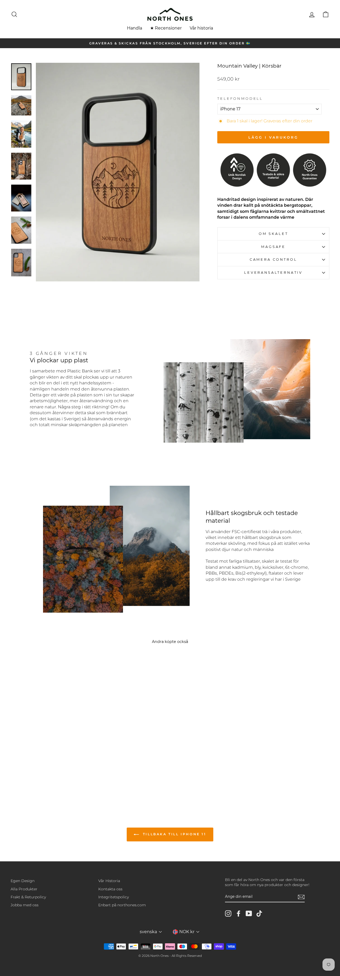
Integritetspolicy (113, 897)
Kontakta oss (110, 889)
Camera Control (273, 259)
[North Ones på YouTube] (249, 913)
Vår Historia (109, 881)
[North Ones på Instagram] (228, 913)
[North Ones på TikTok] (259, 913)
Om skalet (273, 234)
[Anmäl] (301, 897)
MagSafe (273, 247)
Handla (134, 28)
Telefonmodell (240, 99)
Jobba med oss (25, 905)
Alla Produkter (24, 889)
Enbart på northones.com (122, 905)
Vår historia (201, 28)
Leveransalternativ (273, 273)
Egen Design (23, 881)
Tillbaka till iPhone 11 (173, 834)
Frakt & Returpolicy (28, 897)
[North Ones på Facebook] (238, 913)
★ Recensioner (166, 28)
